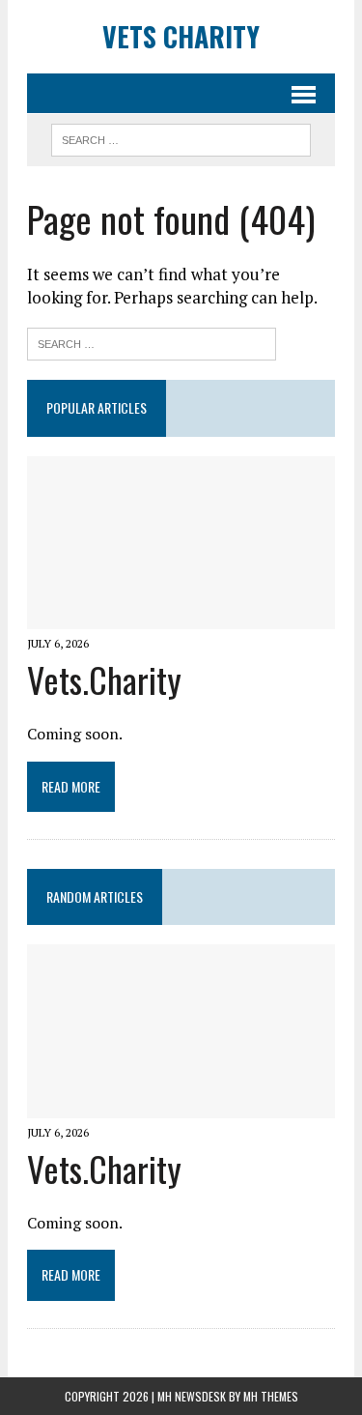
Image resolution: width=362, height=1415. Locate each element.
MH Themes (270, 1396)
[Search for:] (151, 342)
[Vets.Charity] (181, 615)
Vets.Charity (104, 679)
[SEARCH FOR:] (181, 137)
